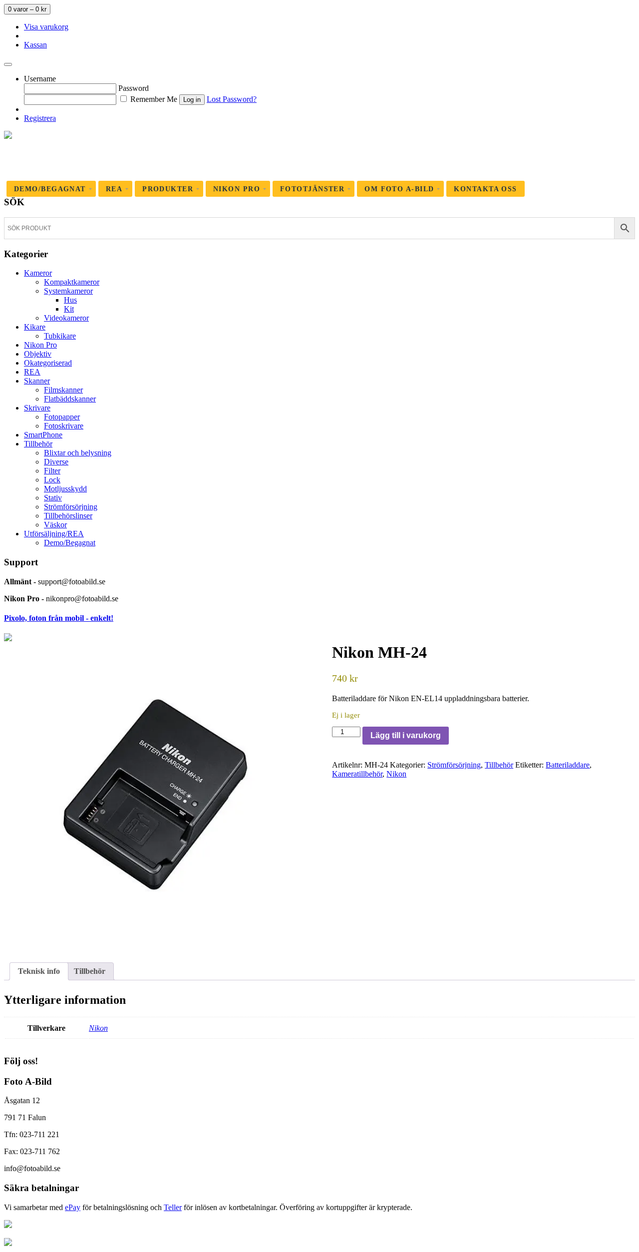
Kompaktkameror (71, 282)
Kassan (35, 44)
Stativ (53, 497)
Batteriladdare (568, 765)
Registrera (40, 118)
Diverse (56, 461)
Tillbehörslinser (68, 515)
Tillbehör (38, 443)
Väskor (55, 524)
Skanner (37, 381)
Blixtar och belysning (77, 452)
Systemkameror (68, 291)
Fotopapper (62, 417)
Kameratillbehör (357, 774)
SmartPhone (43, 434)
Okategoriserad (48, 363)
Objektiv (37, 354)
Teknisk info (39, 971)
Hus (70, 300)
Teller (173, 1207)
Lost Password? (232, 99)
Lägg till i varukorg (405, 735)
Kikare (34, 327)
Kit (69, 309)
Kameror (38, 273)
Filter (52, 470)
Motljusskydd (65, 488)
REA (32, 372)
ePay (72, 1207)
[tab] (38, 971)
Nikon (396, 774)
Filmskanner (63, 390)
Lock (52, 479)
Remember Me (152, 99)
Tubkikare (60, 336)
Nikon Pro (40, 345)
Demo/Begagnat (69, 542)
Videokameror (66, 318)
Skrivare (37, 408)
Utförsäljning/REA (54, 533)
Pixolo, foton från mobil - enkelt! (58, 618)
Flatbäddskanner (70, 399)
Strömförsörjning (70, 506)
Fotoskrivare (63, 425)
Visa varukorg (46, 26)
